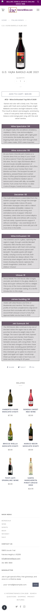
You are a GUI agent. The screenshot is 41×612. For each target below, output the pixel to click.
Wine (4, 524)
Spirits (5, 527)
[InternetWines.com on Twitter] (17, 607)
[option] (20, 51)
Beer (4, 530)
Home (4, 20)
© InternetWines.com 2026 (16, 593)
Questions (11, 596)
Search (33, 593)
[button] (4, 607)
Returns (20, 600)
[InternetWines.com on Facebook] (20, 607)
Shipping (22, 596)
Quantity (20, 78)
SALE (4, 537)
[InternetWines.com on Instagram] (24, 607)
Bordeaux (6, 521)
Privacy (30, 596)
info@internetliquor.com (11, 559)
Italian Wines (17, 20)
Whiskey (5, 534)
